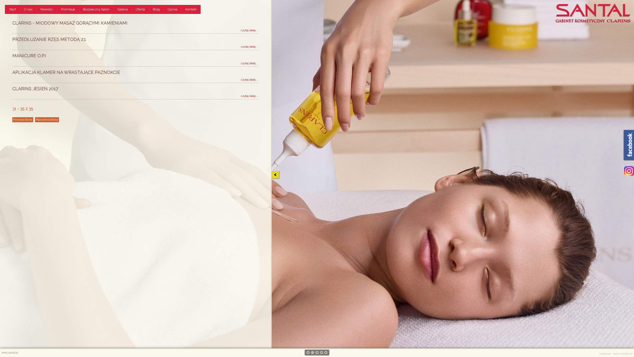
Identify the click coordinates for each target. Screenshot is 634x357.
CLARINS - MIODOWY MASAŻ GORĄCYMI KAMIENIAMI (70, 23)
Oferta (140, 9)
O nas (28, 9)
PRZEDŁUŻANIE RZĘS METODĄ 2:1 (49, 39)
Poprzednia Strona (47, 119)
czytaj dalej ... (250, 30)
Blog (156, 9)
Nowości (46, 9)
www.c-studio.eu (623, 353)
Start (12, 9)
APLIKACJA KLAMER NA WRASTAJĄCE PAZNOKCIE (66, 72)
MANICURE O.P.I (29, 55)
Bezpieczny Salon (96, 9)
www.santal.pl (9, 352)
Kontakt (190, 9)
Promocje (68, 9)
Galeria (122, 9)
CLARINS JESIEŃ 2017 (35, 88)
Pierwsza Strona (22, 119)
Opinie (172, 9)
